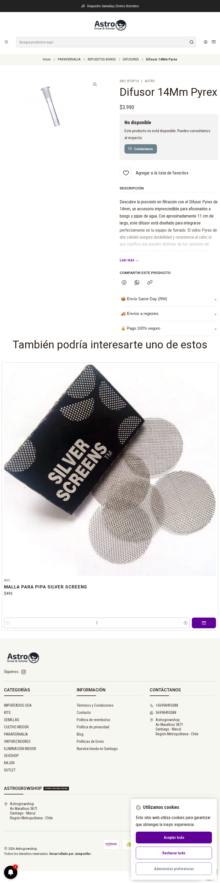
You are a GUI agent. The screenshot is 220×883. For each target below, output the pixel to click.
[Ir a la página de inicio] (110, 25)
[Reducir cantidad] (8, 623)
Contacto (84, 712)
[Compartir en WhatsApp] (137, 283)
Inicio (47, 59)
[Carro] (214, 42)
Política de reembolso (93, 720)
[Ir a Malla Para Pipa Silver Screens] (110, 470)
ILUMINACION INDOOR (20, 749)
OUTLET (10, 770)
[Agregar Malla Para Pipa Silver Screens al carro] (204, 623)
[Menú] (6, 42)
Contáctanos (143, 149)
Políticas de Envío (90, 741)
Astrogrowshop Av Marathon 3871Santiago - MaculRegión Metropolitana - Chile (177, 727)
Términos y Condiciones (95, 705)
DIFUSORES (131, 59)
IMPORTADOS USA (18, 705)
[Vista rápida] (211, 469)
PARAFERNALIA (69, 59)
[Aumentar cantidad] (185, 623)
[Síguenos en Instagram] (23, 672)
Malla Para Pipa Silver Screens (45, 586)
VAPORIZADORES (17, 741)
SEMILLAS (11, 720)
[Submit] (191, 42)
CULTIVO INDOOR (16, 727)
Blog (80, 734)
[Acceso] (206, 42)
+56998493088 (167, 705)
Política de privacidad (93, 727)
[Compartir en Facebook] (124, 283)
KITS (7, 712)
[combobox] (106, 42)
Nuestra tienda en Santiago (97, 749)
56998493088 (166, 712)
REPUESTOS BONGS (102, 59)
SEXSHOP (11, 755)
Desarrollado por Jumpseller (70, 854)
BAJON (9, 763)
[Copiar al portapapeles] (149, 283)
